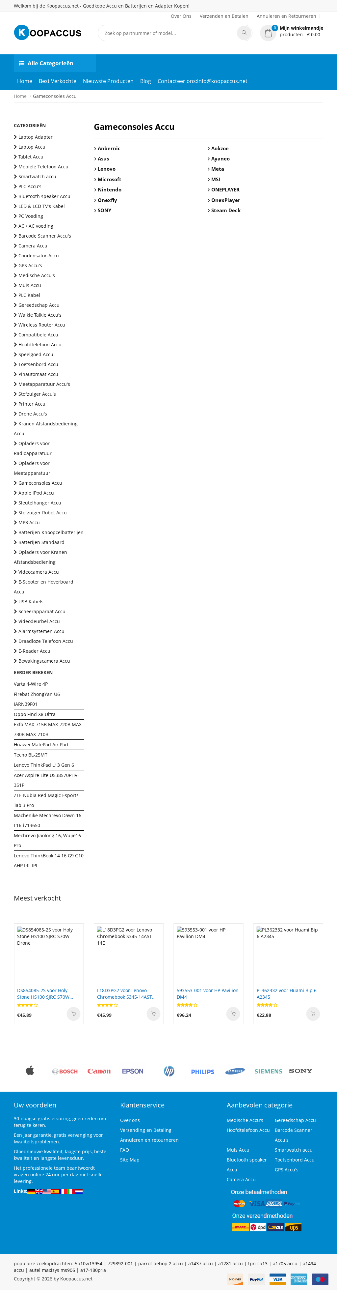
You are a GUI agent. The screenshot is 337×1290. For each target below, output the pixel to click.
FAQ (124, 1150)
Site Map (130, 1160)
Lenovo (107, 168)
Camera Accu (32, 246)
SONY (104, 210)
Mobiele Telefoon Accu (43, 166)
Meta (217, 168)
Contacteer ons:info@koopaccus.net (202, 81)
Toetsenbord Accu (38, 364)
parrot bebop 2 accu (160, 1263)
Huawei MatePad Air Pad (41, 744)
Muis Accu (29, 285)
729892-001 (120, 1263)
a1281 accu (230, 1263)
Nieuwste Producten (108, 81)
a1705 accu (285, 1263)
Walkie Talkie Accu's (40, 315)
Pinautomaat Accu (38, 374)
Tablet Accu (30, 157)
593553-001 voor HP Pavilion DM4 (208, 993)
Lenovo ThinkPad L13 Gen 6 (44, 765)
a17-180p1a (93, 1270)
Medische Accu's (36, 275)
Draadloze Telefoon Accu (45, 641)
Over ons (130, 1120)
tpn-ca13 (258, 1263)
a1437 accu (200, 1263)
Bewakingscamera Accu (44, 661)
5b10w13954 (88, 1263)
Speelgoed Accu (35, 354)
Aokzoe (220, 148)
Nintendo (109, 189)
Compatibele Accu (38, 334)
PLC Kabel (29, 295)
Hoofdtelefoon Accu (40, 344)
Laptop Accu (31, 147)
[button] (291, 31)
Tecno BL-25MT (30, 755)
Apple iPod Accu (36, 493)
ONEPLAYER (225, 189)
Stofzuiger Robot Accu (42, 512)
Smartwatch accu (37, 176)
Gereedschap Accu (39, 305)
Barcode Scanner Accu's (44, 236)
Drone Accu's (32, 414)
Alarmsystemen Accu (41, 631)
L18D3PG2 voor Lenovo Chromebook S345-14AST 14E (124, 993)
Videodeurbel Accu (39, 621)
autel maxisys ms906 (52, 1270)
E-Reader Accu (34, 651)
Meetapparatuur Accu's (44, 384)
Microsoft (109, 179)
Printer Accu (31, 404)
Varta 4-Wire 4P (31, 684)
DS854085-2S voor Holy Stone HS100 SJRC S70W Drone (43, 993)
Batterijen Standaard (41, 542)
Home (24, 81)
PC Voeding (30, 216)
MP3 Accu (29, 522)
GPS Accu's (30, 265)
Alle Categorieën (50, 63)
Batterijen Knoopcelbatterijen (51, 532)
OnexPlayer (225, 200)
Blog (145, 81)
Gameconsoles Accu (40, 483)
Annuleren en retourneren (149, 1140)
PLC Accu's (29, 186)
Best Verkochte (57, 81)
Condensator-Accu (38, 255)
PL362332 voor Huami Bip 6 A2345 (287, 993)
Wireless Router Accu (41, 325)
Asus (103, 158)
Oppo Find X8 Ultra (35, 714)
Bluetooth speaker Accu (44, 196)
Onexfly (107, 200)
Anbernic (109, 148)
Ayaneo (220, 158)
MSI (215, 179)
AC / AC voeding (35, 226)
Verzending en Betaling (145, 1130)
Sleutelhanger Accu (39, 503)
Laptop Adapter (35, 137)
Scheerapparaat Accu (41, 611)
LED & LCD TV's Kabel (41, 206)
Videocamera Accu (38, 572)
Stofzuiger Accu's (37, 394)
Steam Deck (226, 210)
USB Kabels (30, 601)
